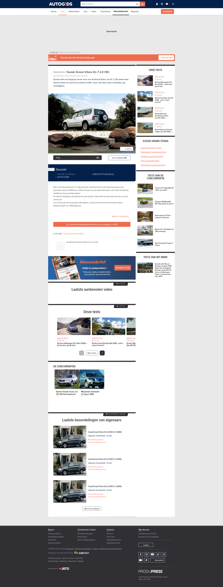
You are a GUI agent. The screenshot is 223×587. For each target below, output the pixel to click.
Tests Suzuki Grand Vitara (150, 160)
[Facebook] (140, 554)
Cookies (95, 548)
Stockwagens (82, 536)
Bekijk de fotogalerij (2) (103, 174)
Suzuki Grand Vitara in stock (151, 147)
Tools (85, 11)
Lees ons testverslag (66, 174)
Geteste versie (63, 177)
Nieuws (54, 11)
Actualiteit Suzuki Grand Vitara (152, 156)
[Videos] (140, 560)
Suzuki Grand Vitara (76, 233)
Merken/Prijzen (74, 11)
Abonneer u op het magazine (148, 536)
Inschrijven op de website (147, 533)
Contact (146, 545)
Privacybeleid (69, 548)
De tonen (97, 442)
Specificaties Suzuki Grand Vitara (153, 165)
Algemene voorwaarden (83, 548)
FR (173, 4)
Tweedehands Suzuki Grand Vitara (153, 152)
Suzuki (65, 233)
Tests (63, 11)
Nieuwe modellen (54, 543)
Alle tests (110, 533)
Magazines (135, 11)
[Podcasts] (146, 560)
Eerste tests (111, 536)
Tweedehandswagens (85, 533)
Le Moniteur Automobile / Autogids (71, 561)
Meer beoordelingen (92, 508)
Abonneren (167, 11)
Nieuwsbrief (159, 560)
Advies (93, 11)
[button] (102, 353)
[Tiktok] (158, 554)
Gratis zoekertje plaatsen (86, 539)
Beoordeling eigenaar (95, 439)
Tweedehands (105, 11)
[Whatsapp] (164, 554)
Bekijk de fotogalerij (120, 216)
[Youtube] (152, 554)
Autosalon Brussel (54, 533)
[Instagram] (146, 554)
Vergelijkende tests (113, 543)
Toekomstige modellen (56, 536)
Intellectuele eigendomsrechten (110, 548)
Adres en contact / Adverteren (72, 558)
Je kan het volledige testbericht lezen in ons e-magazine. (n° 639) (93, 224)
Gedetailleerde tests (114, 539)
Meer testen (91, 353)
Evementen (52, 539)
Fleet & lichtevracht (121, 11)
